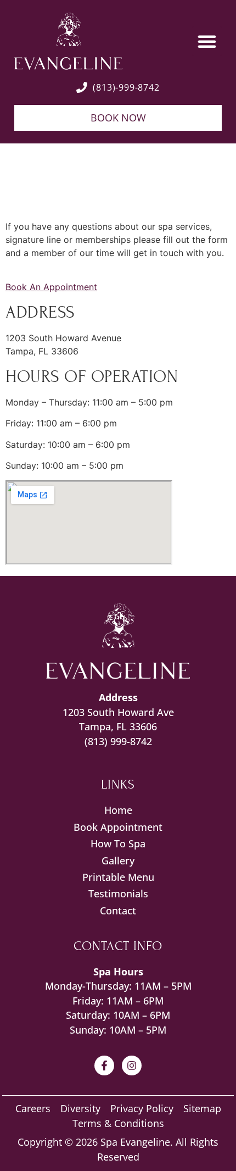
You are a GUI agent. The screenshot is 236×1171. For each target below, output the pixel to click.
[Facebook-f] (104, 1065)
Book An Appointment (51, 286)
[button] (207, 41)
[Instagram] (132, 1065)
